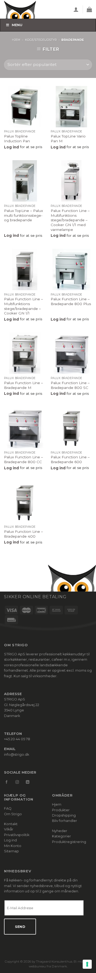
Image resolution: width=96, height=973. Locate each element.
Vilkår (8, 829)
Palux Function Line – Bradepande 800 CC (23, 459)
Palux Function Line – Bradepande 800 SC (70, 385)
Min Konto (12, 846)
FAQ (7, 808)
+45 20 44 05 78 (17, 739)
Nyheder (59, 831)
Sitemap (11, 851)
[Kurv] (89, 9)
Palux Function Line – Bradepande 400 (23, 533)
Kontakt (11, 824)
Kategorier (61, 836)
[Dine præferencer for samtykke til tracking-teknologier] (87, 964)
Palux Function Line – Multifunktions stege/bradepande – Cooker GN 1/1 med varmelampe (70, 220)
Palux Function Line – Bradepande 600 (70, 459)
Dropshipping (64, 815)
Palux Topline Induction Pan (17, 138)
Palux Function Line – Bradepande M (23, 385)
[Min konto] (76, 9)
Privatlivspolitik (16, 835)
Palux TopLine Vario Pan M (68, 138)
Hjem (16, 40)
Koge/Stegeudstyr (41, 40)
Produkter (61, 810)
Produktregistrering (69, 842)
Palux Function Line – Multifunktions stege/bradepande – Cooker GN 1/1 (23, 306)
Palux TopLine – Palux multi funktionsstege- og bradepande (23, 215)
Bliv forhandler (64, 821)
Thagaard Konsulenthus (54, 961)
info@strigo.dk (16, 755)
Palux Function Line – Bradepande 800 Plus (71, 301)
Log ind (10, 840)
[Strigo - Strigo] (24, 9)
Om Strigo (13, 814)
